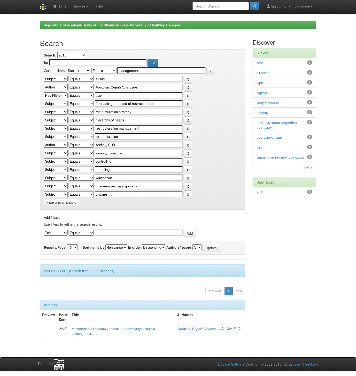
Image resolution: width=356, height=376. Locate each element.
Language (302, 6)
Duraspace (291, 364)
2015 (260, 192)
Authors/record (178, 247)
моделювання (267, 102)
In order (134, 247)
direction (263, 72)
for (46, 62)
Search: (50, 55)
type (259, 82)
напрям (262, 112)
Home (61, 6)
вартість (262, 92)
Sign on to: (279, 6)
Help (99, 6)
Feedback (310, 364)
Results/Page (55, 247)
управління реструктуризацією (280, 157)
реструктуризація (270, 137)
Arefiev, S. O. (231, 328)
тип (259, 147)
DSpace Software (231, 364)
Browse (80, 6)
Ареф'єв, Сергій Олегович (198, 328)
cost (259, 62)
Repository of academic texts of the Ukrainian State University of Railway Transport (113, 25)
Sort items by (93, 247)
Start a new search (61, 202)
